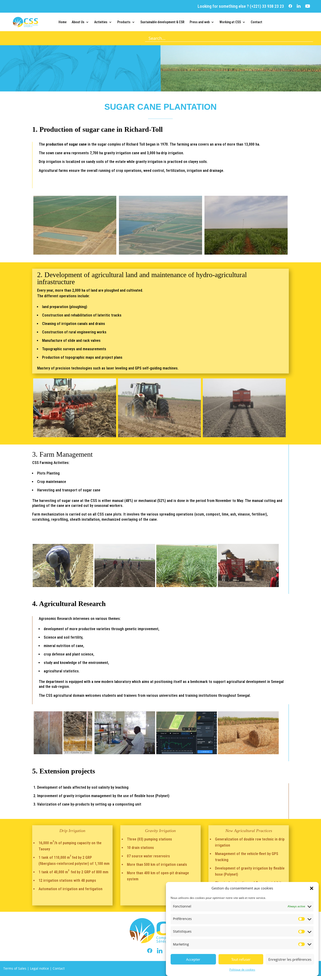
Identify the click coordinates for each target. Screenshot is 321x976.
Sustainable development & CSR (162, 22)
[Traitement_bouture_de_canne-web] (124, 586)
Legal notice (39, 968)
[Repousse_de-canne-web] (245, 253)
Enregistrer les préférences (289, 959)
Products (123, 22)
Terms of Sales (14, 968)
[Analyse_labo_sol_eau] (124, 753)
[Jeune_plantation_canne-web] (186, 586)
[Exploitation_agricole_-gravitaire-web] (160, 253)
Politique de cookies (242, 970)
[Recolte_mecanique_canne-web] (248, 586)
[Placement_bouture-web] (63, 586)
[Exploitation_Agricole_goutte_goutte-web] (74, 253)
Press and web (200, 22)
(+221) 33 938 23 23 (266, 6)
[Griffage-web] (159, 436)
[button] (311, 888)
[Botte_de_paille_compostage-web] (248, 753)
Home (63, 22)
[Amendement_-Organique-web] (244, 436)
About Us (78, 22)
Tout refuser (241, 959)
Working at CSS (230, 22)
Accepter (193, 959)
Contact (256, 22)
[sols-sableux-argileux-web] (63, 753)
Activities (100, 22)
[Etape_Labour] (74, 436)
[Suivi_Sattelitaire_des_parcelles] (186, 753)
